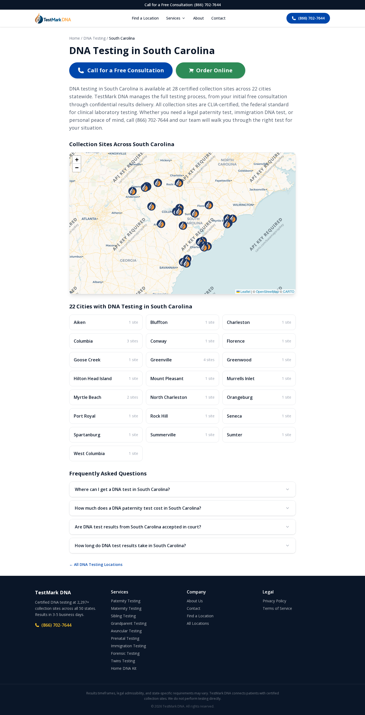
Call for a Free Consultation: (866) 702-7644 (183, 4)
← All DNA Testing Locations (95, 564)
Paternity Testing (125, 600)
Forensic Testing (125, 653)
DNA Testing (94, 38)
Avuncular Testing (126, 630)
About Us (195, 600)
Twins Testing (123, 660)
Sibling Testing (123, 615)
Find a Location (145, 18)
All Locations (198, 623)
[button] (187, 259)
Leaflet (245, 291)
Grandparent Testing (128, 623)
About (198, 18)
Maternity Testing (126, 608)
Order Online (214, 70)
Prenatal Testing (125, 638)
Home (74, 38)
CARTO (288, 291)
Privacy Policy (274, 600)
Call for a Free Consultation (125, 70)
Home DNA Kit (124, 668)
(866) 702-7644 (311, 18)
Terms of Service (277, 608)
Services (173, 18)
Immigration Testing (128, 645)
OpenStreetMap (267, 291)
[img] (182, 223)
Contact (218, 18)
